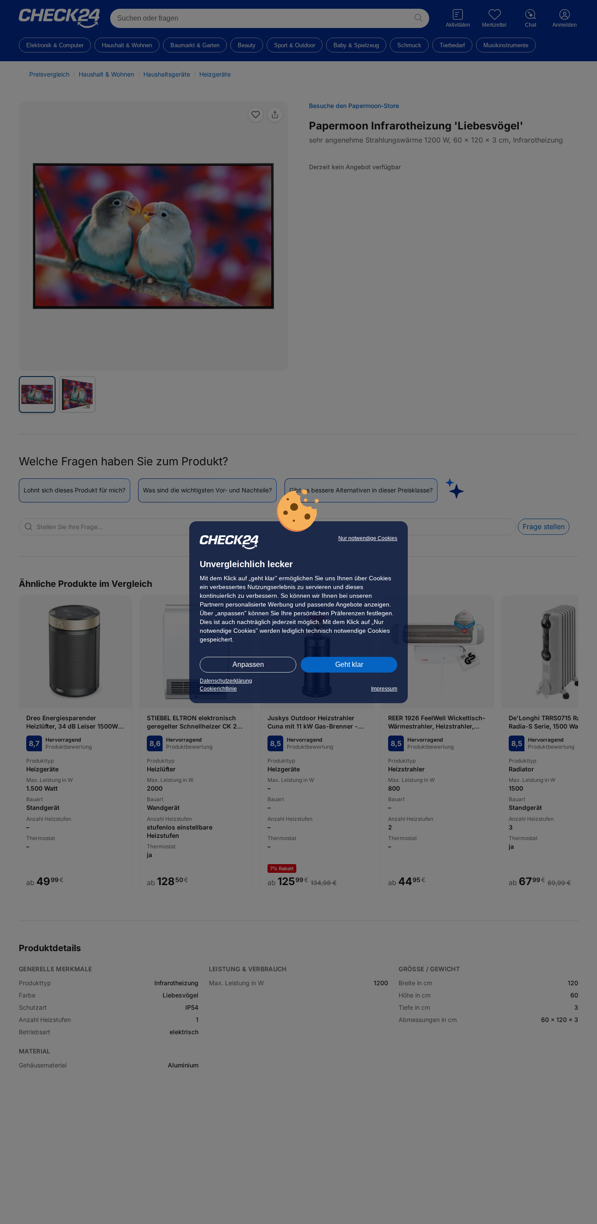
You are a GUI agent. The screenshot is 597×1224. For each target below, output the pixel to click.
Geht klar (349, 664)
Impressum (384, 689)
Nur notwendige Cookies (367, 538)
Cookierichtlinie (218, 689)
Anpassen (248, 664)
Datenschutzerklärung (226, 681)
